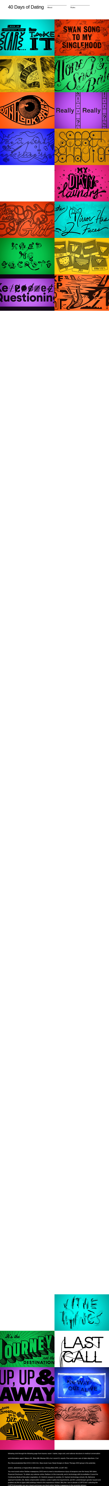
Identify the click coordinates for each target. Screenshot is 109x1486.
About (49, 7)
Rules (72, 7)
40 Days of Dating (26, 7)
